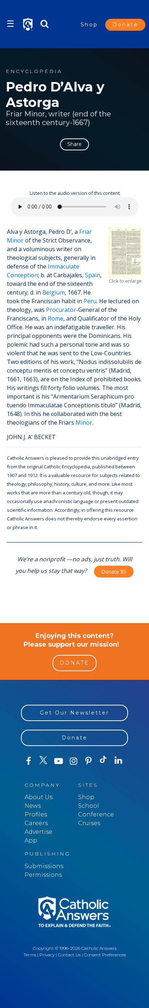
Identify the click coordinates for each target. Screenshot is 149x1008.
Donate (125, 24)
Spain (92, 275)
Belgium (53, 292)
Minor (15, 240)
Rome (55, 318)
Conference (96, 814)
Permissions (43, 874)
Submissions (44, 866)
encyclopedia (34, 71)
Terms (30, 954)
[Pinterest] (88, 761)
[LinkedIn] (118, 761)
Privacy (47, 954)
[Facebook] (28, 761)
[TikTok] (103, 761)
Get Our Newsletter (74, 712)
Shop (89, 24)
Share (74, 144)
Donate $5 (113, 571)
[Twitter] (43, 761)
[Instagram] (73, 761)
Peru (90, 301)
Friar (85, 232)
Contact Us (69, 954)
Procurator (61, 310)
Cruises (89, 823)
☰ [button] (10, 23)
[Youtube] (58, 761)
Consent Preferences (105, 954)
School (88, 805)
